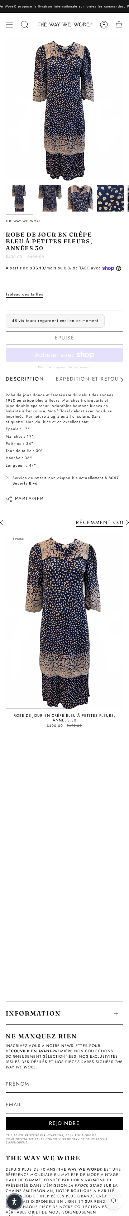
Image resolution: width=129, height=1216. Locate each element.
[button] (14, 1201)
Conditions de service (65, 1139)
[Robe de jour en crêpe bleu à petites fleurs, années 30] (64, 621)
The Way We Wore (23, 221)
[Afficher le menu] (9, 24)
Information (33, 1013)
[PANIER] (118, 24)
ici (52, 6)
